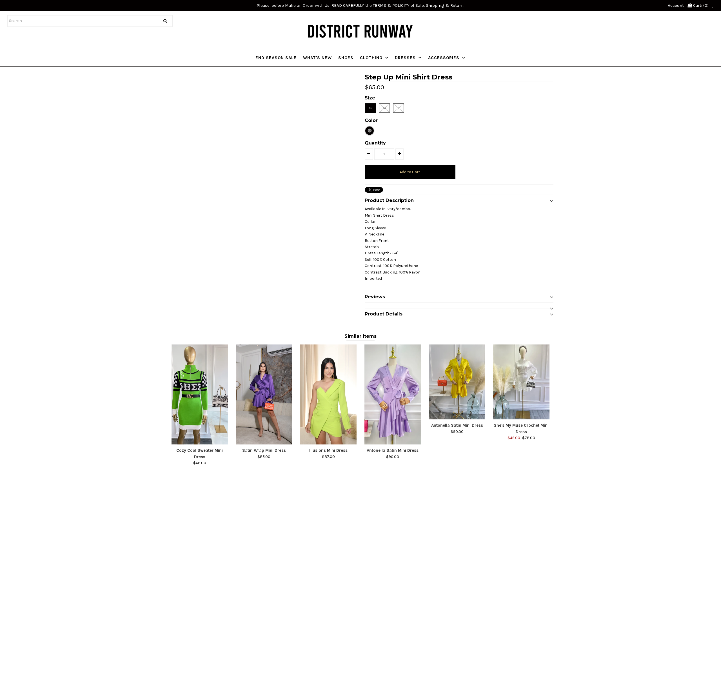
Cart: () (700, 5)
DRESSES (405, 57)
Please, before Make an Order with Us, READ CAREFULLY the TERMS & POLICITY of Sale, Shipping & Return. (360, 5)
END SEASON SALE (276, 57)
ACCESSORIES (443, 57)
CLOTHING (371, 57)
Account (676, 5)
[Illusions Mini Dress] (328, 394)
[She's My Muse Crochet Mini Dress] (521, 382)
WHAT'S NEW (317, 57)
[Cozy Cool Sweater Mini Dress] (200, 394)
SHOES (345, 57)
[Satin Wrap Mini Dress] (264, 394)
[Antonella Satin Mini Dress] (392, 394)
